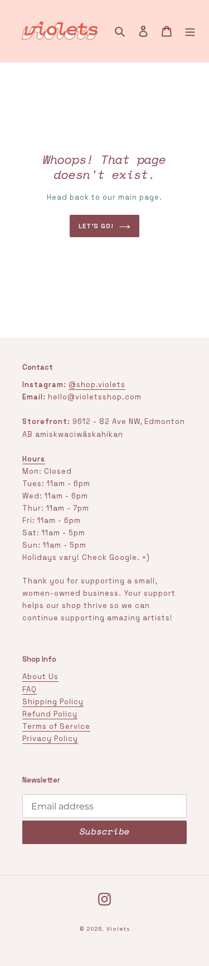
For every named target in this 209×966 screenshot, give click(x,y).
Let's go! (96, 226)
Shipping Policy (53, 701)
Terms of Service (56, 726)
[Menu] (190, 31)
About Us (40, 676)
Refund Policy (49, 714)
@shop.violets (97, 384)
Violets (118, 928)
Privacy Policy (50, 738)
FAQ (29, 689)
